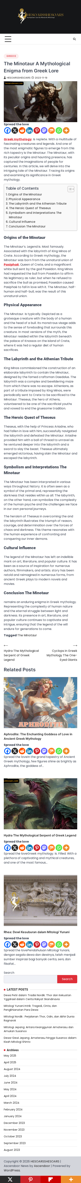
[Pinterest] (37, 130)
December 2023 (14, 1123)
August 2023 (12, 1150)
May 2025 (10, 1055)
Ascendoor (42, 1166)
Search (9, 973)
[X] (14, 130)
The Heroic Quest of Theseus (30, 208)
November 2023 (14, 1130)
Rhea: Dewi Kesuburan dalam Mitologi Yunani (37, 932)
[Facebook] (7, 130)
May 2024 (10, 1089)
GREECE (11, 56)
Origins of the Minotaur (25, 194)
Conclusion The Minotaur (27, 226)
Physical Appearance (24, 199)
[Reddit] (22, 130)
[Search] (74, 39)
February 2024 (13, 1109)
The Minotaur (27, 635)
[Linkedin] (29, 130)
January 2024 (13, 1116)
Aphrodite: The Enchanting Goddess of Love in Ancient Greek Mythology (38, 736)
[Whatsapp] (59, 130)
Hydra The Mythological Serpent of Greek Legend (40, 835)
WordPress (12, 1170)
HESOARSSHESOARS (19, 77)
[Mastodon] (44, 130)
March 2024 (11, 1103)
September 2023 (15, 1143)
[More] (66, 130)
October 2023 (13, 1136)
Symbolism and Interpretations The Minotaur (35, 215)
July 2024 (10, 1076)
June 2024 (11, 1082)
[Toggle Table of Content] (69, 189)
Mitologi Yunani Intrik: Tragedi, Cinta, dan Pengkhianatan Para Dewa (30, 1008)
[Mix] (51, 130)
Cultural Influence (22, 222)
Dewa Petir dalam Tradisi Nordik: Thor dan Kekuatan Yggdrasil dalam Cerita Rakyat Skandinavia (37, 997)
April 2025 (10, 1062)
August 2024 (12, 1069)
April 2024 (10, 1096)
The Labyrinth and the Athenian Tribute (37, 204)
